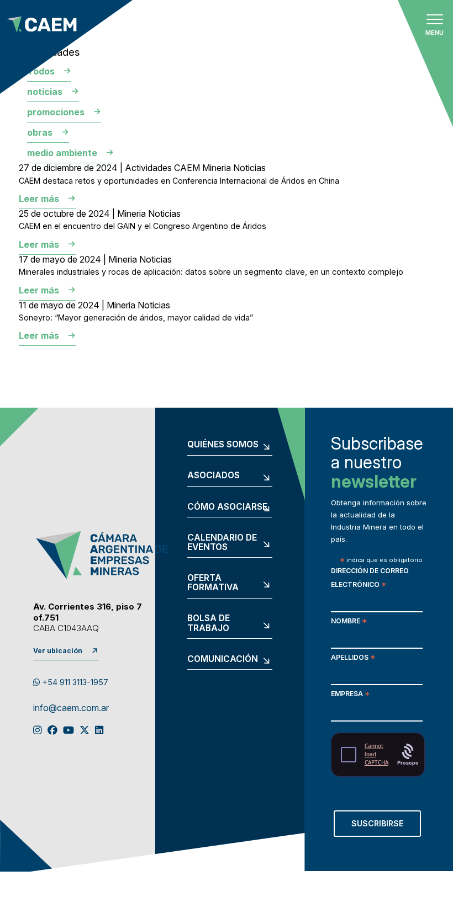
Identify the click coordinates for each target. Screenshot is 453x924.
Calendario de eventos (222, 542)
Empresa (350, 695)
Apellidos (353, 658)
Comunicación (222, 659)
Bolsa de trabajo (208, 623)
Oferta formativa (213, 582)
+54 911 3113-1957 (74, 682)
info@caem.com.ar (71, 708)
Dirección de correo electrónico (370, 579)
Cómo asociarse (227, 507)
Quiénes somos (223, 445)
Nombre (349, 622)
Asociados (213, 475)
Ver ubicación (57, 651)
